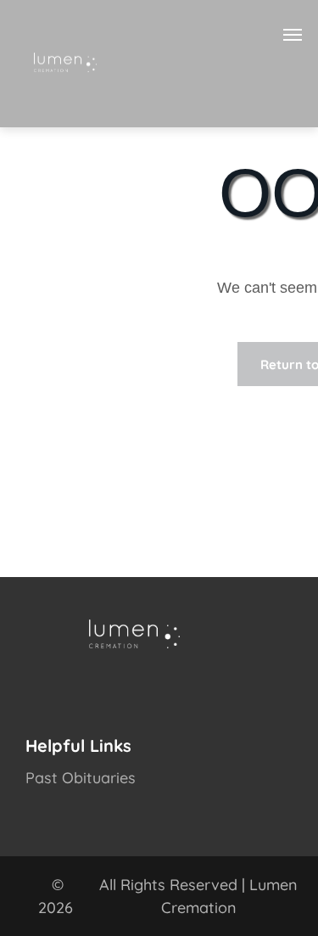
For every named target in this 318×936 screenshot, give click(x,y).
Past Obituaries (80, 777)
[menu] (293, 35)
